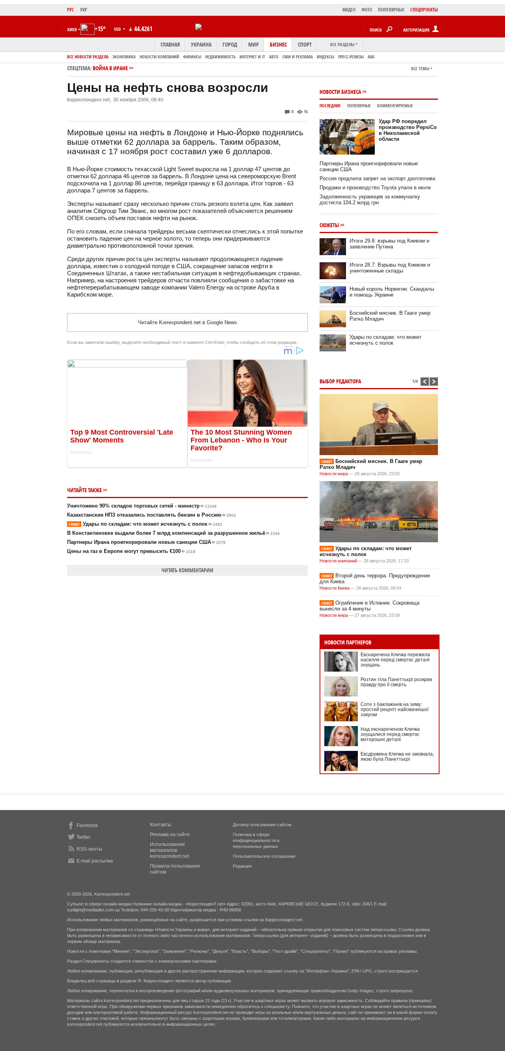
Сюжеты (329, 225)
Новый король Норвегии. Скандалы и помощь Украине (392, 292)
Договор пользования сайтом (262, 824)
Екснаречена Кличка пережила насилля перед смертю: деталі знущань (395, 660)
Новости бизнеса (340, 91)
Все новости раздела (87, 57)
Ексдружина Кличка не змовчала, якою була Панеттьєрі (397, 756)
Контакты (160, 824)
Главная (170, 44)
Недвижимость (220, 57)
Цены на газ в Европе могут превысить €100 (131, 551)
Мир (253, 44)
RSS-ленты (89, 849)
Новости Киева (335, 588)
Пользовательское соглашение (264, 856)
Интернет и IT (252, 57)
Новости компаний (159, 57)
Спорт (305, 44)
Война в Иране (110, 68)
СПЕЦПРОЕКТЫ (424, 9)
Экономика (124, 57)
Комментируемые (395, 105)
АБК (371, 57)
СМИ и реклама (297, 57)
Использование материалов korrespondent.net (169, 850)
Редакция (242, 866)
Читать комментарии (187, 570)
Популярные (359, 105)
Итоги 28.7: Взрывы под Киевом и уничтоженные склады (390, 268)
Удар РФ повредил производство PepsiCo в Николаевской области (408, 130)
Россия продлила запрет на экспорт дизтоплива (377, 178)
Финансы (192, 57)
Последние (330, 105)
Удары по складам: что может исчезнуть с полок (145, 524)
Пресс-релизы (351, 57)
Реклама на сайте (170, 834)
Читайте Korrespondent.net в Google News (187, 322)
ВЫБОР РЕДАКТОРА (340, 381)
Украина (201, 44)
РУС (70, 9)
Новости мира (334, 473)
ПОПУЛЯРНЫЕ (391, 9)
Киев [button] (72, 29)
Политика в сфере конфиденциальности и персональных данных (256, 840)
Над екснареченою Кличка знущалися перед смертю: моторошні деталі (390, 734)
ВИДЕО (348, 9)
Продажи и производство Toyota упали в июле (375, 187)
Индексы (325, 57)
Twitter (83, 837)
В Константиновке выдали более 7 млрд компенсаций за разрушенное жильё (173, 533)
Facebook (87, 825)
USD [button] (118, 29)
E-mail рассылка (95, 861)
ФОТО (366, 9)
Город (230, 44)
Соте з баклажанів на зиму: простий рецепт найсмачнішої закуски (394, 709)
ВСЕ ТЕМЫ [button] (420, 68)
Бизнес (278, 44)
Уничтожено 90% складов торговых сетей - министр (142, 506)
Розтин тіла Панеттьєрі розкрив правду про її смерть (396, 682)
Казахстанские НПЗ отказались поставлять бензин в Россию (151, 515)
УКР (83, 9)
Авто (274, 57)
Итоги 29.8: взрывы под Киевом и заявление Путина (389, 244)
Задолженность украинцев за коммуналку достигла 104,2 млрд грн (370, 199)
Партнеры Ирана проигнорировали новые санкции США (146, 542)
